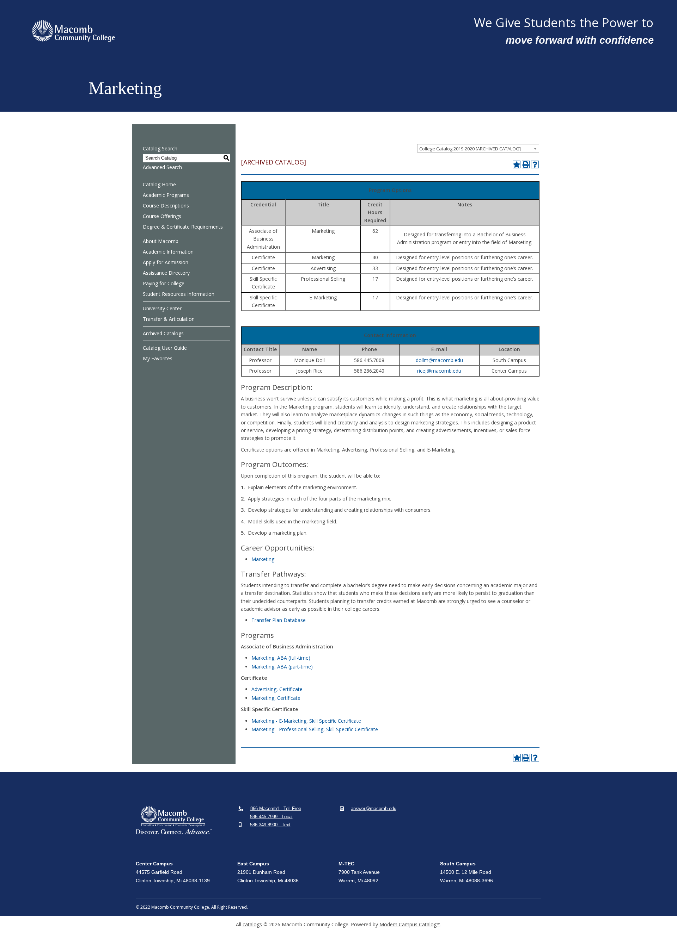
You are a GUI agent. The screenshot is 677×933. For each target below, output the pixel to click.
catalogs (252, 924)
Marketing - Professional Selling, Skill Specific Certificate (314, 729)
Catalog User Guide (165, 347)
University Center (162, 308)
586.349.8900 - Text (270, 824)
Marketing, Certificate (275, 698)
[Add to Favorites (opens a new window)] (516, 164)
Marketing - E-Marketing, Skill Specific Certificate (306, 720)
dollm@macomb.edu (439, 360)
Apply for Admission (165, 262)
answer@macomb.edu (373, 808)
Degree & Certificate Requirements (183, 226)
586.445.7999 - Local (271, 816)
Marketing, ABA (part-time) (282, 666)
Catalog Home (159, 184)
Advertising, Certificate (277, 689)
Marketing (262, 559)
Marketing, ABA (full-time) (280, 657)
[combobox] (478, 148)
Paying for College (163, 283)
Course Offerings (162, 216)
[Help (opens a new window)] (535, 164)
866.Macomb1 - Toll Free (275, 808)
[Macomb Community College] (247, 31)
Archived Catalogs (163, 333)
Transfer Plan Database (278, 620)
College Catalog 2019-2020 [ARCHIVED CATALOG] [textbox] (470, 148)
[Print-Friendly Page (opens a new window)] (526, 164)
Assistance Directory (166, 272)
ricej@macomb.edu (439, 370)
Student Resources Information (178, 294)
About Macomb (160, 241)
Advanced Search (162, 167)
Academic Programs (166, 195)
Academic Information (168, 251)
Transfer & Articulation (169, 319)
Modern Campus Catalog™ (409, 924)
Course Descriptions (166, 205)
